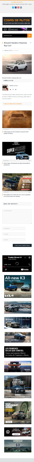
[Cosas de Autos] (17, 21)
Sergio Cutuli (8, 50)
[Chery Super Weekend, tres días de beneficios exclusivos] (17, 151)
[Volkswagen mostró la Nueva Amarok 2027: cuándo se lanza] (17, 120)
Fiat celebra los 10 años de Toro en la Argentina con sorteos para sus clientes (17, 195)
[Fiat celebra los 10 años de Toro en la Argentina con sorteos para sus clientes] (17, 183)
